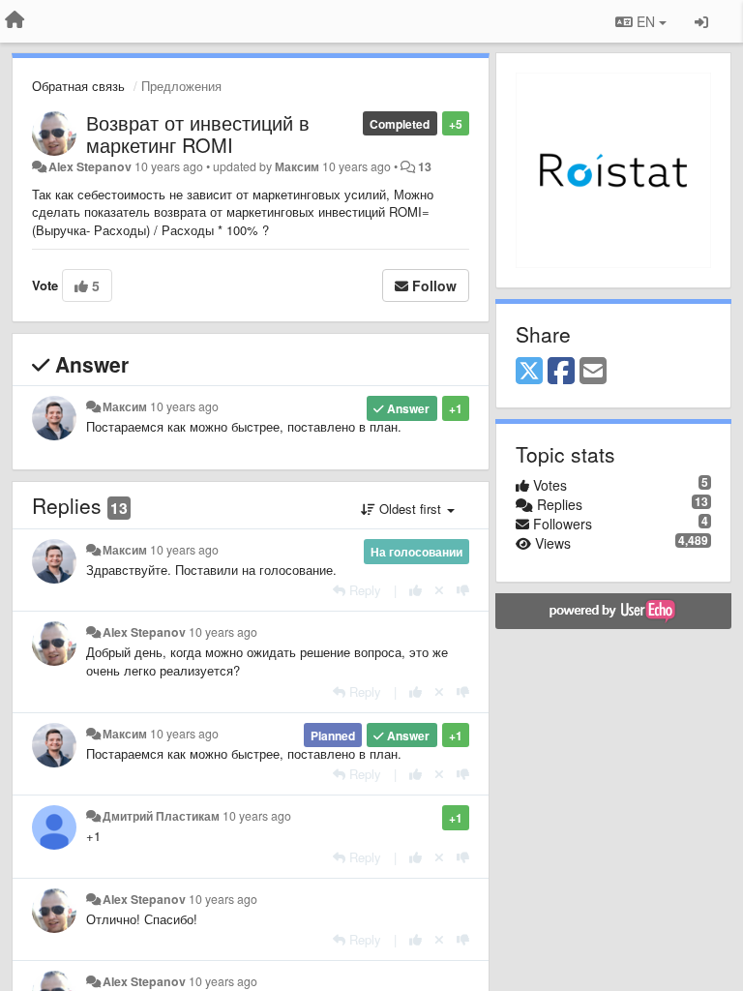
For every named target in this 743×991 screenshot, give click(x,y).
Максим (297, 166)
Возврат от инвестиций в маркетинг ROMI (198, 133)
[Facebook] (561, 371)
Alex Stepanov (90, 166)
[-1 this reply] (463, 590)
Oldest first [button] (410, 508)
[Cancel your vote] (439, 590)
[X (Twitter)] (529, 371)
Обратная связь (78, 85)
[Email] (593, 371)
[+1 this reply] (415, 590)
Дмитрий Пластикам (161, 816)
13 (424, 166)
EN (646, 21)
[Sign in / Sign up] (701, 21)
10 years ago (184, 406)
